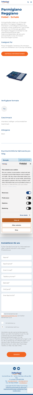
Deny (16, 230)
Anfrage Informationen (15, 54)
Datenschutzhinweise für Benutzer (16, 387)
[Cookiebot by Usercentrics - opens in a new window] (20, 164)
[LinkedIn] (14, 368)
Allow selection (16, 225)
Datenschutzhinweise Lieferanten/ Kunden (16, 389)
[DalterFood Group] (5, 2)
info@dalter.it (23, 383)
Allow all (16, 220)
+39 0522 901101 (12, 381)
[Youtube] (18, 368)
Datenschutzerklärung (9, 316)
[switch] (28, 198)
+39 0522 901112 (23, 381)
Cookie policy (17, 391)
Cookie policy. (12, 186)
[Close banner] (30, 163)
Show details (24, 215)
